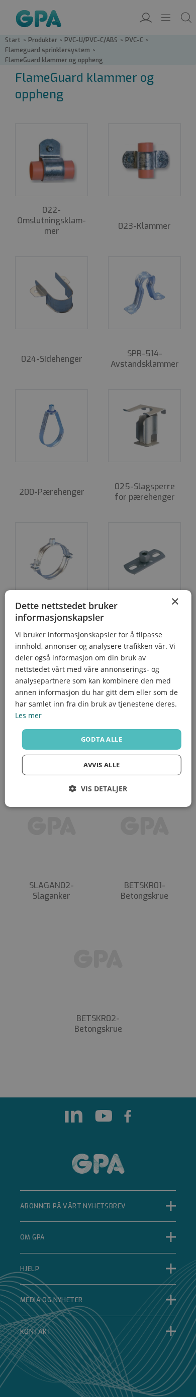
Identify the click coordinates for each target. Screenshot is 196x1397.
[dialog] (98, 698)
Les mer (28, 715)
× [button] (174, 602)
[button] (98, 788)
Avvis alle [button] (101, 764)
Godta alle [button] (101, 738)
